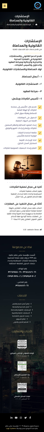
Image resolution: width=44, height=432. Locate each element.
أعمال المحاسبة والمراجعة (20, 306)
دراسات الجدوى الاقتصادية (20, 315)
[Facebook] (30, 417)
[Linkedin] (11, 417)
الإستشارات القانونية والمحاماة (21, 309)
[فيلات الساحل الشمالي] (22, 387)
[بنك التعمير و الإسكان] (22, 366)
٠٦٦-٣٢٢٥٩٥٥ (14, 272)
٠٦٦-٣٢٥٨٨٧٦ (29, 272)
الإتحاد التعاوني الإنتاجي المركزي (22, 353)
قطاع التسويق (20, 319)
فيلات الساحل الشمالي (22, 396)
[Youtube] (16, 417)
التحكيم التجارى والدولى (20, 322)
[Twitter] (25, 417)
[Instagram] (21, 417)
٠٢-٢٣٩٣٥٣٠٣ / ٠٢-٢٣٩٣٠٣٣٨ (22, 276)
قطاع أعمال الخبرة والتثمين (20, 303)
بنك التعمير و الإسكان (22, 374)
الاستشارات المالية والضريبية (21, 312)
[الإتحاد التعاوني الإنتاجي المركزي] (22, 344)
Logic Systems (11, 428)
